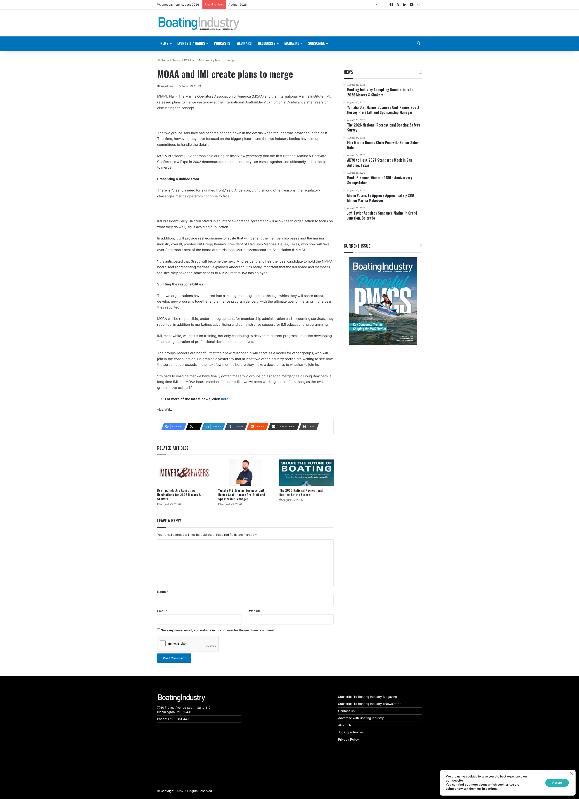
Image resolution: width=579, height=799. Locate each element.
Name (162, 591)
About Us (344, 725)
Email (162, 611)
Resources (266, 43)
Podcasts (222, 43)
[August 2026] (383, 301)
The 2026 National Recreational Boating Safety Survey (301, 492)
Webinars (244, 43)
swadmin (167, 86)
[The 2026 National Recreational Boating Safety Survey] (306, 472)
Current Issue (357, 246)
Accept (557, 782)
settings (491, 789)
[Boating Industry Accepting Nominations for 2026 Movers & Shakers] (184, 472)
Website (255, 611)
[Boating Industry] (199, 23)
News (176, 60)
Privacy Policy (348, 739)
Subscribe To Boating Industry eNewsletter (369, 704)
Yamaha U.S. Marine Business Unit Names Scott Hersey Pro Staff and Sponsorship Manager (241, 494)
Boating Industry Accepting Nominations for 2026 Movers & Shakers (179, 494)
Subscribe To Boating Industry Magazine (367, 697)
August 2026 (237, 4)
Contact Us (346, 711)
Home (164, 60)
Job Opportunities (351, 732)
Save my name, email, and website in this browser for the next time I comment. (218, 630)
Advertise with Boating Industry (361, 718)
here (224, 399)
